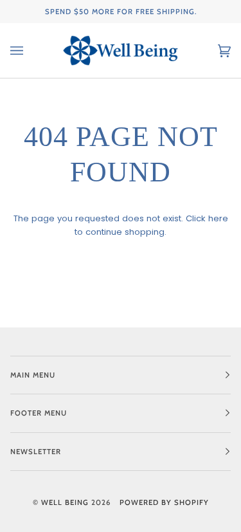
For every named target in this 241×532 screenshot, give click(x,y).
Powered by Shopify (164, 502)
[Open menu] (29, 50)
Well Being (65, 502)
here (218, 218)
